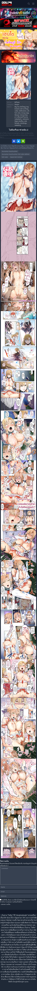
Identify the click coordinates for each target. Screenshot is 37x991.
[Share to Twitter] (18, 141)
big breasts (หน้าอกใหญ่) (22, 108)
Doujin (17, 104)
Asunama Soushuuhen (9, 151)
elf (28, 111)
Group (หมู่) (25, 113)
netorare (25, 119)
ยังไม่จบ (17, 102)
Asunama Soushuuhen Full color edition (15, 154)
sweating (18, 125)
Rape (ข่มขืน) (19, 121)
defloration (23, 111)
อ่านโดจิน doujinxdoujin (9, 133)
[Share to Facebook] (14, 141)
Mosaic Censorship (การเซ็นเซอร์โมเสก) (21, 116)
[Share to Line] (23, 141)
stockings (23, 123)
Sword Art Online (16, 157)
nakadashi (18, 119)
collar (16, 111)
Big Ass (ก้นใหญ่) (20, 107)
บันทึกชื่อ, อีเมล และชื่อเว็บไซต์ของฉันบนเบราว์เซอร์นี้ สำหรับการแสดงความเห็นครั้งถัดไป (18, 901)
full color (17, 113)
